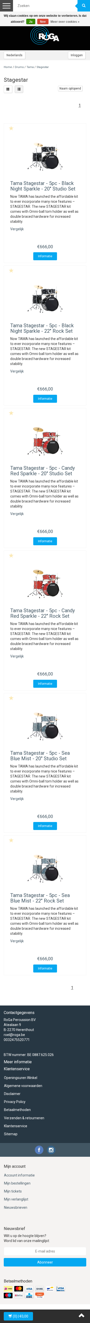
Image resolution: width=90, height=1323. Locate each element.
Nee (43, 22)
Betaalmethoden (17, 1110)
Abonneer (45, 1262)
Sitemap (11, 1134)
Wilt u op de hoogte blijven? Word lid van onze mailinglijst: (27, 1238)
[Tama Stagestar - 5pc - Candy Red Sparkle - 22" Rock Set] (45, 584)
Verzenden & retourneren (24, 1118)
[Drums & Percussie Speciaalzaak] (45, 35)
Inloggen (77, 55)
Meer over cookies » (65, 22)
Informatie (45, 256)
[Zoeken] (84, 6)
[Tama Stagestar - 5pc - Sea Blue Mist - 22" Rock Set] (45, 869)
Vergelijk (17, 229)
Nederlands (14, 55)
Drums (19, 67)
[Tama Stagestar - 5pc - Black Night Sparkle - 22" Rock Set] (45, 299)
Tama (30, 67)
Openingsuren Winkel (20, 1078)
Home (8, 67)
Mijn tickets (13, 1191)
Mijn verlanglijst (16, 1199)
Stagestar (42, 67)
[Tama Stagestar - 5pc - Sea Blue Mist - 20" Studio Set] (45, 726)
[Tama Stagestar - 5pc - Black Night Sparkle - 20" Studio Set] (45, 157)
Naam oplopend (70, 88)
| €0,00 (20, 1316)
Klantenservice (15, 1126)
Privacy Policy (15, 1102)
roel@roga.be (14, 1035)
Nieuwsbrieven (15, 1208)
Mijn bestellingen (17, 1183)
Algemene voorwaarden (23, 1086)
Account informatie (19, 1175)
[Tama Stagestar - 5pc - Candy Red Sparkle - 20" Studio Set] (45, 441)
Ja (30, 22)
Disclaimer (12, 1094)
